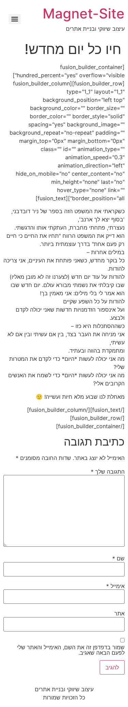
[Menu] (15, 19)
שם (118, 558)
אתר (119, 613)
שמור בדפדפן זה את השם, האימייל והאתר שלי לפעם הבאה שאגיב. (71, 649)
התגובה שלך (108, 471)
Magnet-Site (84, 13)
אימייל (115, 586)
